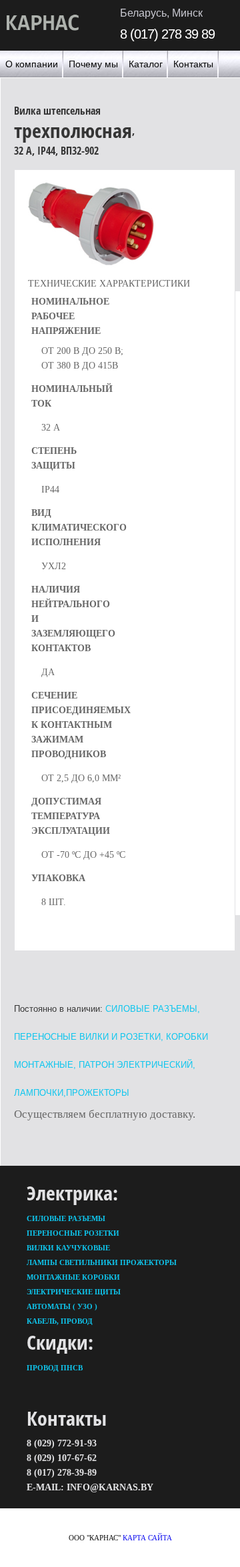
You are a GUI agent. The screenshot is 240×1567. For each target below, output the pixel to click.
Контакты (193, 64)
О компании (31, 64)
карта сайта (147, 1538)
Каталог (146, 64)
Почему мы (93, 64)
